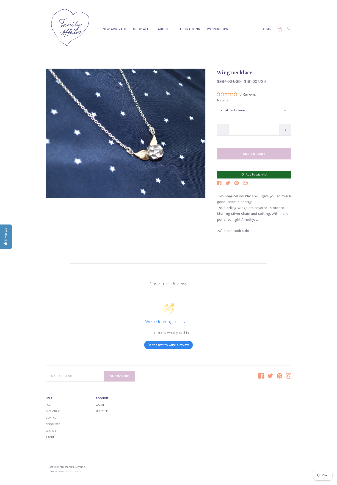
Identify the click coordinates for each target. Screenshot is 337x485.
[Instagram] (288, 376)
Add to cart (254, 154)
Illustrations (188, 29)
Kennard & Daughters (68, 471)
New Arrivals (114, 29)
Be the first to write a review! (168, 345)
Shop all (141, 29)
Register (102, 411)
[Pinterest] (279, 376)
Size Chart (53, 411)
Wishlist (52, 430)
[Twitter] (270, 376)
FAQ (48, 404)
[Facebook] (261, 376)
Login (267, 29)
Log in (100, 404)
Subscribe (119, 376)
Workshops (217, 29)
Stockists (53, 424)
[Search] (289, 30)
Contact (52, 417)
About (163, 29)
